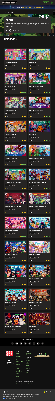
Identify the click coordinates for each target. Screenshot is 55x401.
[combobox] (35, 43)
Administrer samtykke (32, 383)
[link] (12, 343)
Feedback (27, 363)
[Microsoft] (47, 392)
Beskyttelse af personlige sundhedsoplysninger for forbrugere (27, 394)
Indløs (27, 374)
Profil (27, 372)
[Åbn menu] (52, 2)
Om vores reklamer (22, 396)
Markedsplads (9, 12)
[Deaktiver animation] (54, 13)
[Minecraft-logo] (9, 2)
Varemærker (14, 396)
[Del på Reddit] (14, 30)
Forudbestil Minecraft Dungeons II (32, 7)
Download (27, 366)
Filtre (45, 43)
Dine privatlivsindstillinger (10, 398)
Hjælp (27, 362)
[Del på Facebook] (10, 30)
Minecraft (18, 353)
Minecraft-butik (28, 354)
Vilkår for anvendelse (7, 396)
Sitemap (27, 365)
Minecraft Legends (19, 361)
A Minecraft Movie (19, 378)
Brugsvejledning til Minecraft (21, 383)
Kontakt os (28, 368)
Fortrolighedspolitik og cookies (9, 394)
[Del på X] (19, 30)
